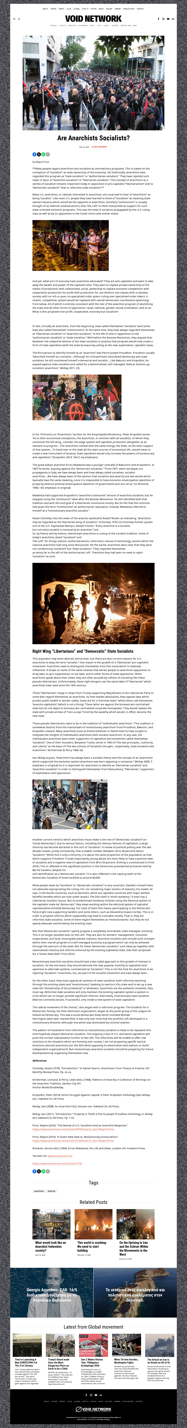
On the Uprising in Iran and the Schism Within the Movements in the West (133, 1248)
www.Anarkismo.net (60, 1156)
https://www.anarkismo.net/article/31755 (57, 1163)
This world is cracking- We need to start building (92, 1246)
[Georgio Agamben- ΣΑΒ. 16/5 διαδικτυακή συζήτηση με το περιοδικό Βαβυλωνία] (51, 1293)
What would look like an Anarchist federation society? (50, 1246)
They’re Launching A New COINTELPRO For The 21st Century (26, 1362)
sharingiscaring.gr (103, 1419)
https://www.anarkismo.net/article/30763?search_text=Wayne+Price (73, 1129)
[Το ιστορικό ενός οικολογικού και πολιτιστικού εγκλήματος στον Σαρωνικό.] (135, 1293)
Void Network (71, 1417)
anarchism (39, 1191)
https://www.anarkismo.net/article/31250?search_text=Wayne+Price (73, 1140)
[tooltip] (158, 19)
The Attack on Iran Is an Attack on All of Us (158, 1361)
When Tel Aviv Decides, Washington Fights (126, 1361)
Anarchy (51, 1191)
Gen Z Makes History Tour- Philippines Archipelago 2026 (92, 1362)
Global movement (99, 147)
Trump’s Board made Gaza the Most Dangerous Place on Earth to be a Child (58, 1364)
